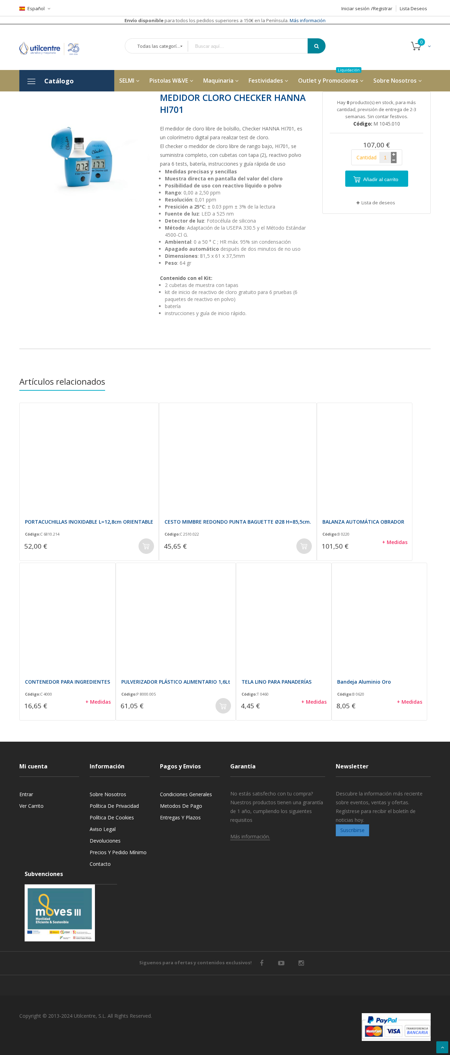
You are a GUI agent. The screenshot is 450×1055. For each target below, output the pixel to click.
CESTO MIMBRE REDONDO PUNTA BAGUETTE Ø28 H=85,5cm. (238, 521)
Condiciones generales (186, 794)
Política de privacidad (114, 806)
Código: (32, 534)
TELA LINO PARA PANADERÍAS (276, 681)
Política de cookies (112, 817)
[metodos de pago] (396, 1027)
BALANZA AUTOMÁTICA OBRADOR (363, 521)
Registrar (382, 8)
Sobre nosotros (108, 794)
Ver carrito (31, 806)
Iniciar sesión (355, 8)
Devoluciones (105, 840)
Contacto (100, 864)
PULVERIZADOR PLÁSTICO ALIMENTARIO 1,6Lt (175, 681)
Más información (307, 20)
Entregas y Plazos (180, 817)
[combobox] (253, 46)
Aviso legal (103, 829)
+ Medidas (394, 542)
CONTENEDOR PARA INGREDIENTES (67, 681)
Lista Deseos (413, 8)
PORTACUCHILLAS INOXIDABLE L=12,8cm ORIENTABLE (89, 521)
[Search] (317, 45)
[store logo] (54, 47)
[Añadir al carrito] (146, 546)
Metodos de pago (181, 806)
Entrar (26, 794)
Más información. (250, 836)
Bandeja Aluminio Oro (364, 681)
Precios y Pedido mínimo (118, 852)
